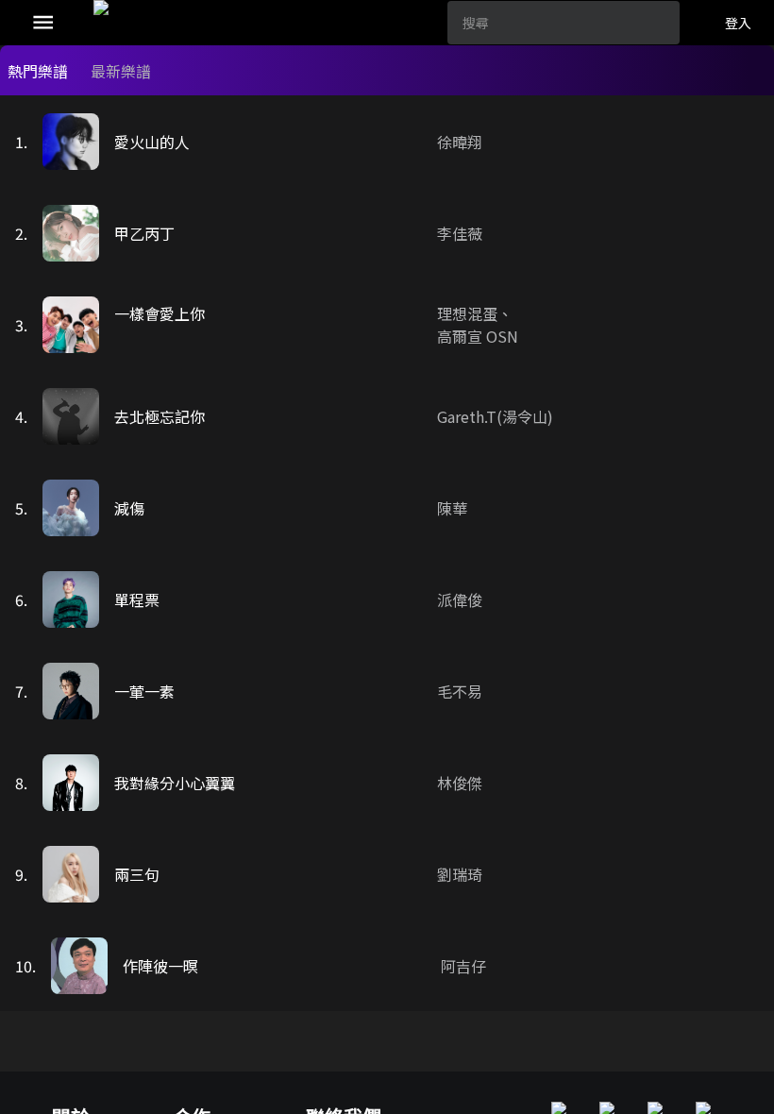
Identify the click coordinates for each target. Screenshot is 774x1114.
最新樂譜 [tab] (121, 70)
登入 (738, 22)
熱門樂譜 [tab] (38, 70)
